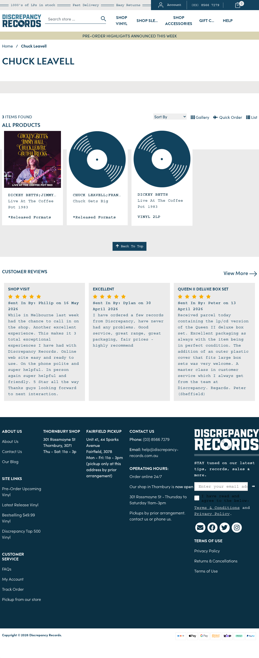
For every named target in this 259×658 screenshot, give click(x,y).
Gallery (202, 117)
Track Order (13, 589)
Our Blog (10, 461)
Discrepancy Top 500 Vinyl (21, 534)
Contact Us (12, 451)
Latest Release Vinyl (20, 504)
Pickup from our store (21, 599)
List (253, 117)
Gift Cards (209, 21)
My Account (13, 579)
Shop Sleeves (149, 21)
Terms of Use (206, 571)
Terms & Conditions (217, 507)
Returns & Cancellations (216, 560)
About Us (10, 441)
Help (227, 21)
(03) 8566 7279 (205, 5)
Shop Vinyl (121, 21)
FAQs (6, 569)
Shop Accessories (178, 21)
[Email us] (200, 528)
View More (236, 272)
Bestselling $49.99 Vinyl (18, 518)
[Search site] (102, 19)
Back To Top (131, 246)
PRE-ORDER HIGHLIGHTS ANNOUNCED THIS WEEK (129, 35)
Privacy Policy (212, 513)
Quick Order (230, 117)
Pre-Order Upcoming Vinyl (21, 491)
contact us (139, 518)
